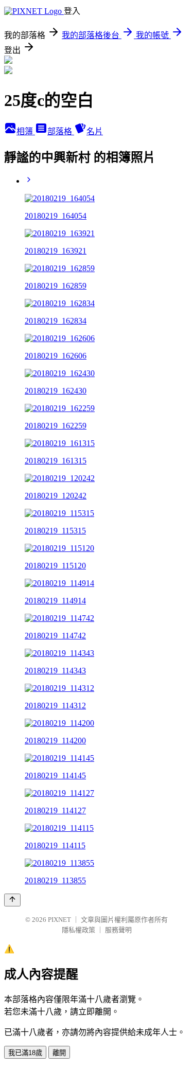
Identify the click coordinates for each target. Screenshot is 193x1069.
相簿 (25, 131)
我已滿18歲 (25, 1053)
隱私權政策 (78, 930)
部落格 (60, 131)
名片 (94, 131)
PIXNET (59, 919)
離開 (59, 1053)
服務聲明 (118, 930)
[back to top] (12, 900)
